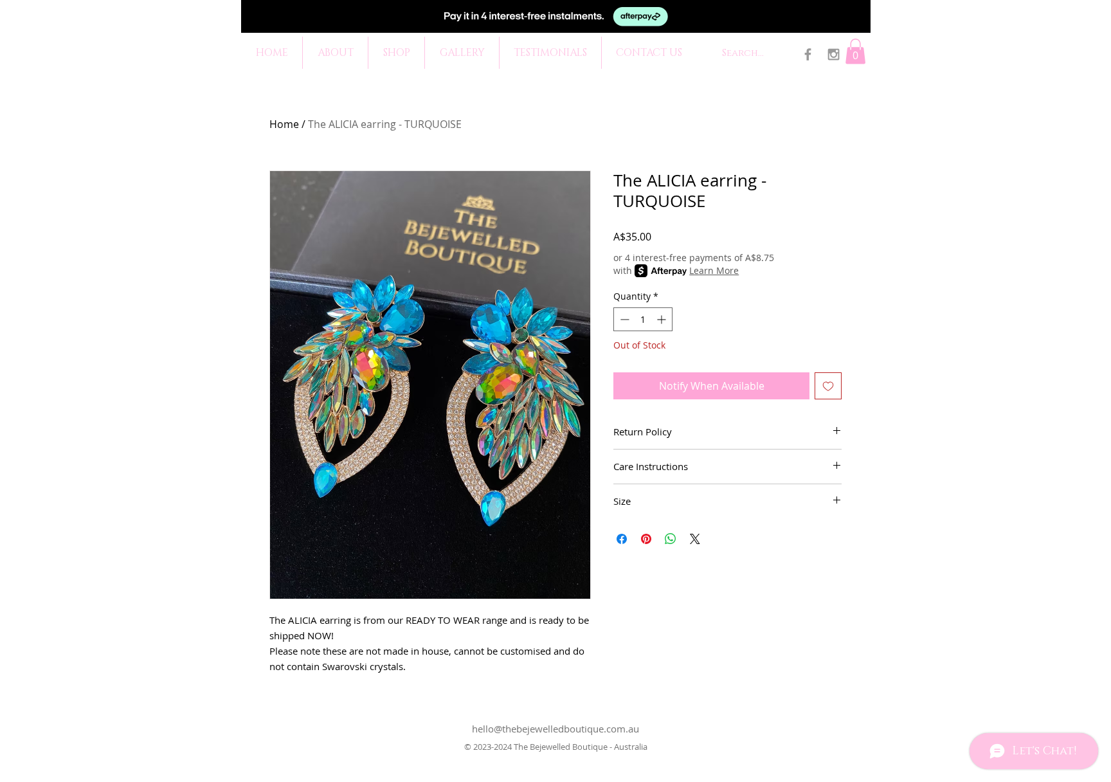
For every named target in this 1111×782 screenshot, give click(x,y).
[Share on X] (695, 539)
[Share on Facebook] (621, 539)
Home (284, 124)
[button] (855, 51)
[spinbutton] (643, 319)
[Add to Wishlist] (828, 385)
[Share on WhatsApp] (670, 539)
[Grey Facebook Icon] (808, 54)
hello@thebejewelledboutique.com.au (555, 728)
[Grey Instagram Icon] (834, 54)
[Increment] (663, 319)
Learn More (714, 270)
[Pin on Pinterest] (646, 539)
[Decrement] (623, 319)
